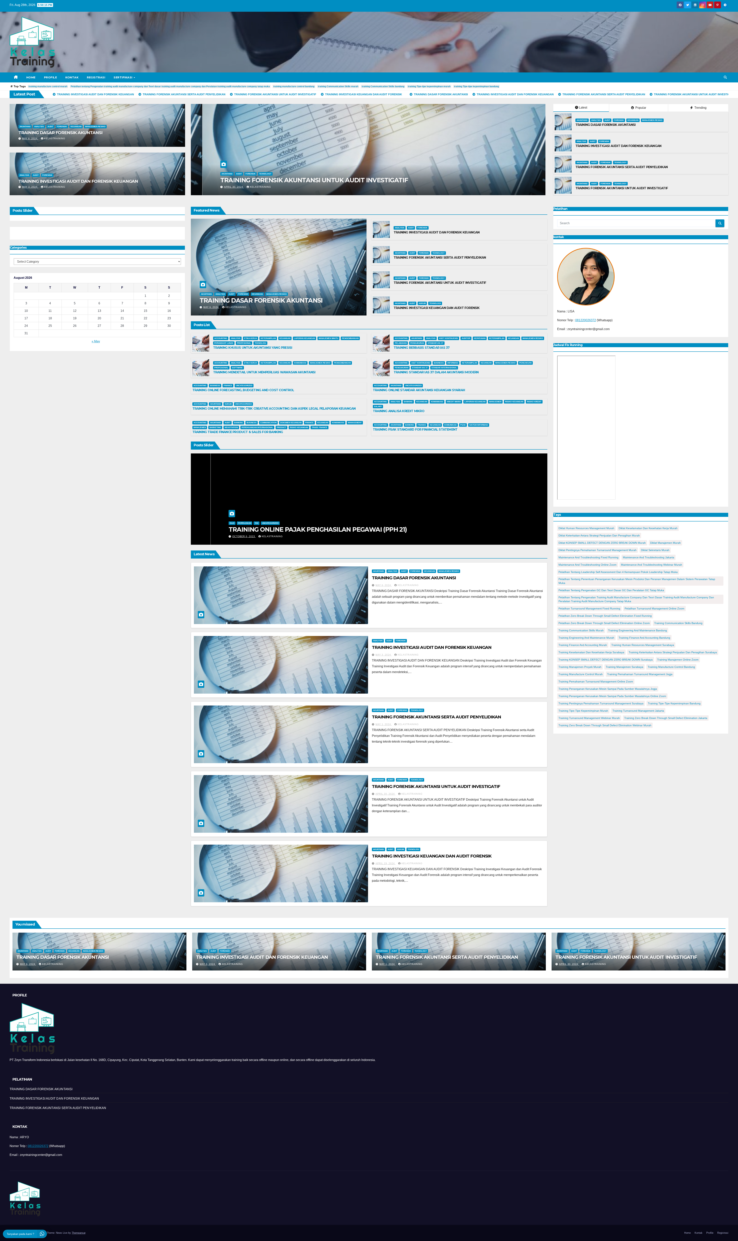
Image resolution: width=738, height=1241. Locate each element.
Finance (228, 385)
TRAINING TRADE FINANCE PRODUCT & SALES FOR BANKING (237, 432)
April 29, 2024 (386, 863)
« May (96, 341)
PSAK (463, 425)
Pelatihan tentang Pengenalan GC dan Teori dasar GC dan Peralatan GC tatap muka (611, 590)
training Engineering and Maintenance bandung (637, 630)
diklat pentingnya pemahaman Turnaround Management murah (597, 550)
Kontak (71, 77)
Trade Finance (319, 427)
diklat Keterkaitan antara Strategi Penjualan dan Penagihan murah (599, 535)
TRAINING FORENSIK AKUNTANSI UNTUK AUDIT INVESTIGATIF (621, 188)
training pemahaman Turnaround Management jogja (639, 674)
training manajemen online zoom (678, 659)
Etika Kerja (250, 338)
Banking (408, 402)
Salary (378, 406)
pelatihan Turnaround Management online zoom (654, 608)
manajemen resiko (95, 126)
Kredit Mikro (454, 402)
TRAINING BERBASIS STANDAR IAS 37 (422, 347)
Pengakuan (525, 363)
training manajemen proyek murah (579, 666)
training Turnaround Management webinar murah (589, 718)
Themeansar (78, 1232)
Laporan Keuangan (304, 338)
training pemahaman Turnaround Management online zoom (595, 681)
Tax (254, 516)
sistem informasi (478, 425)
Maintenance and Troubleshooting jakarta (648, 557)
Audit (50, 126)
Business (439, 363)
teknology (620, 162)
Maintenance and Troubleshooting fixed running (588, 557)
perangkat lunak (223, 343)
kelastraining (54, 138)
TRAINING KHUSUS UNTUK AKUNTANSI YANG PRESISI (252, 347)
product (281, 427)
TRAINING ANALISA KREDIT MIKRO (398, 411)
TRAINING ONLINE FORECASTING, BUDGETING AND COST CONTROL (243, 390)
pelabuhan (401, 343)
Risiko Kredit (534, 402)
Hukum (422, 303)
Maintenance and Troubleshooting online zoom (587, 564)
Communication (268, 423)
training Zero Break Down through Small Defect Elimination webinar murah (604, 725)
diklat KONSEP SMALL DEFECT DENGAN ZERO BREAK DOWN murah (602, 542)
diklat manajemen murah (665, 542)
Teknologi (435, 303)
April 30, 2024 (386, 794)
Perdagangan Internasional (257, 427)
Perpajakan (241, 516)
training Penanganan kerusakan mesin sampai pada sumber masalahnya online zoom (612, 696)
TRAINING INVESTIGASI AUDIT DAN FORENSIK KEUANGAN (78, 181)
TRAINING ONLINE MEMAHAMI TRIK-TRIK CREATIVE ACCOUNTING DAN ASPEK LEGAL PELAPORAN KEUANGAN (274, 408)
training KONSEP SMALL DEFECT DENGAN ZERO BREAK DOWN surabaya (605, 659)
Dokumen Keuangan (291, 423)
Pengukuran (417, 343)
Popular (640, 107)
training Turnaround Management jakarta (638, 710)
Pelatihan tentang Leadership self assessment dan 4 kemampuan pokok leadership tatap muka (618, 572)
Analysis (39, 126)
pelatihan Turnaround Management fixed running (589, 608)
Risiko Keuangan (514, 402)
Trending (700, 107)
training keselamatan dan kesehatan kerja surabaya (591, 652)
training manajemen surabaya (624, 666)
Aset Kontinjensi (448, 338)
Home (31, 77)
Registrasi (96, 77)
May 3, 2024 (30, 187)
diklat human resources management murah (586, 528)
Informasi (452, 363)
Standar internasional (444, 368)
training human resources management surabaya (642, 645)
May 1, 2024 (384, 724)
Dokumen (215, 516)
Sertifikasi (123, 77)
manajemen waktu (328, 338)
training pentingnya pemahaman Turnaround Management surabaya (600, 703)
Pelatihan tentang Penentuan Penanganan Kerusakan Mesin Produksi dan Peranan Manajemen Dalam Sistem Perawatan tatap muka (636, 581)
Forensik (62, 126)
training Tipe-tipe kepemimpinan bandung (476, 86)
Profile (50, 77)
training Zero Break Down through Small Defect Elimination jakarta (665, 718)
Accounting (220, 338)
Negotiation (231, 427)
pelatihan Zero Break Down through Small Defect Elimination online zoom (604, 623)
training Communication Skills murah (338, 86)
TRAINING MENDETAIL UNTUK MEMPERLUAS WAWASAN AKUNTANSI (264, 372)
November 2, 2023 (225, 536)
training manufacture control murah (47, 86)
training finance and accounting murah (582, 645)
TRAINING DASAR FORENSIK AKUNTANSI (60, 132)
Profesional (244, 343)
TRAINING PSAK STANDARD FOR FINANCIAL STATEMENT (415, 429)
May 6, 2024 (30, 138)
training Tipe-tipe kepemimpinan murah (429, 86)
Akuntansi (25, 126)
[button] (725, 77)
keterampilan (268, 338)
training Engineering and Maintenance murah (586, 637)
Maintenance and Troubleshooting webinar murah (651, 564)
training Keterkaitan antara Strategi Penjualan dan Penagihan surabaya (673, 652)
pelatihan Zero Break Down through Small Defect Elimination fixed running (605, 615)
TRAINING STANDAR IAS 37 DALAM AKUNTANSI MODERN (436, 372)
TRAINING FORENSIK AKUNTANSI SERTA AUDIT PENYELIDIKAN (621, 167)
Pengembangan (350, 338)
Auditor (466, 338)
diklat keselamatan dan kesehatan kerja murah (648, 528)
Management (355, 423)
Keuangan (76, 126)
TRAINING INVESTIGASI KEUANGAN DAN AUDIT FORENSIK (437, 308)
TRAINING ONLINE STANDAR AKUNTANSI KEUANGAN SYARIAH (419, 390)
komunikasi (300, 363)
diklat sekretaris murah (655, 550)
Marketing (215, 427)
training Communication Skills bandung (383, 86)
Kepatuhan (479, 338)
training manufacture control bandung (293, 86)
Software (237, 368)
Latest (583, 107)
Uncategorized (244, 385)
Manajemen (495, 402)
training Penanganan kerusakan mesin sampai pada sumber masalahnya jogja (607, 688)
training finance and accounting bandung (644, 637)
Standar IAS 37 (435, 343)
